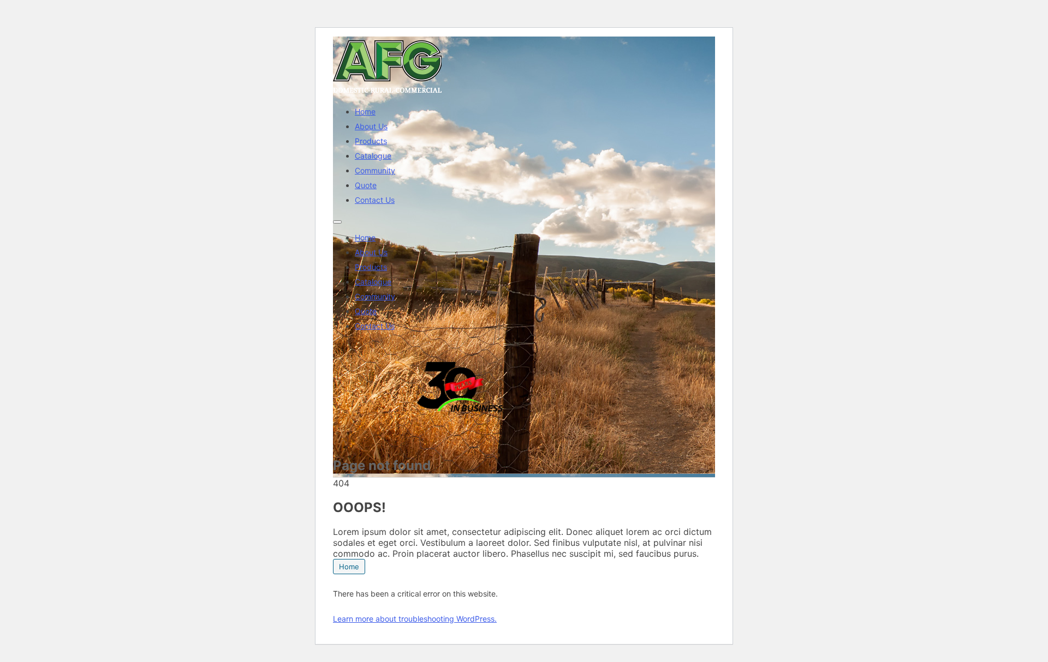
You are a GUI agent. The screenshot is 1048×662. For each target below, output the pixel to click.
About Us (371, 126)
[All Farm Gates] (387, 92)
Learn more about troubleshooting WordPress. (415, 618)
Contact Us (375, 199)
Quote (366, 185)
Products (371, 141)
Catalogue (373, 155)
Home (365, 111)
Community (375, 170)
